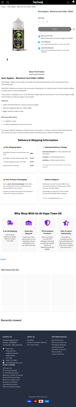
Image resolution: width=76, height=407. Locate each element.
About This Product (36, 72)
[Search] (8, 2)
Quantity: (41, 18)
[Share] (73, 29)
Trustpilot (3, 259)
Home (3, 7)
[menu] (2, 2)
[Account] (68, 2)
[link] (10, 234)
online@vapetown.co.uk (55, 198)
